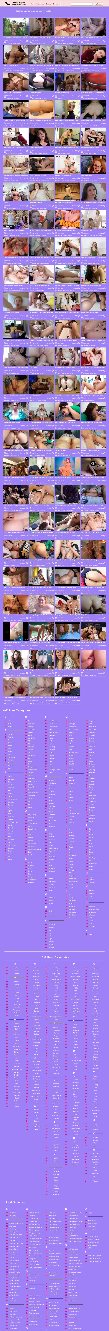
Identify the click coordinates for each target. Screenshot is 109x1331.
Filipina (51, 744)
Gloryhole (52, 806)
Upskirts (92, 882)
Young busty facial (94, 1258)
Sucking (91, 813)
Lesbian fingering (54, 1292)
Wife (90, 923)
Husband (52, 871)
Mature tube (53, 1316)
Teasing (91, 837)
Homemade (52, 857)
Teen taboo (72, 1325)
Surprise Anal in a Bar (62, 92)
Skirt (90, 758)
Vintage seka (92, 1223)
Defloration (32, 832)
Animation (62, 483)
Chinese (31, 747)
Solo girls (71, 1283)
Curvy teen (33, 1259)
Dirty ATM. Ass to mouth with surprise (92, 615)
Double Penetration (18, 70)
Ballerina (65, 125)
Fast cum (32, 1298)
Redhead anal (73, 1218)
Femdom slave (34, 1307)
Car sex (30, 726)
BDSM (10, 793)
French (39, 400)
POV (70, 873)
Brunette (97, 70)
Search (99, 4)
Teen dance (72, 1317)
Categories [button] (40, 4)
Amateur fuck (13, 1240)
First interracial (34, 1313)
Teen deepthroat (74, 1320)
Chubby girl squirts (35, 1227)
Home (33, 4)
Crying (30, 784)
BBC (42, 153)
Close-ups (31, 755)
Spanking (92, 784)
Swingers (92, 821)
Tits (90, 849)
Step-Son (92, 778)
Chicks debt (33, 1221)
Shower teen (72, 1269)
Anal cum (12, 1263)
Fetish (97, 455)
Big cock (41, 70)
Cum (29, 790)
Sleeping (92, 764)
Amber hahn (13, 1249)
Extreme (31, 882)
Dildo (30, 835)
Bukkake (11, 854)
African (85, 235)
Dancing (31, 817)
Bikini (10, 290)
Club (29, 758)
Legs (50, 939)
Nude (70, 789)
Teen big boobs (73, 1311)
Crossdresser (32, 781)
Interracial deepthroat (56, 1243)
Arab (96, 98)
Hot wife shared (54, 1230)
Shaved (91, 738)
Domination (32, 846)
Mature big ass (54, 1308)
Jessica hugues (54, 1259)
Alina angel (13, 1229)
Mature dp (52, 1314)
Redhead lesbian (74, 1224)
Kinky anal (52, 1275)
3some (33, 43)
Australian (34, 483)
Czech (88, 455)
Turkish (91, 866)
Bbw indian (13, 1311)
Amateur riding (14, 1246)
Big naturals (13, 1325)
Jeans (51, 900)
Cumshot (46, 70)
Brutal (70, 675)
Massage (72, 724)
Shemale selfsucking (75, 1263)
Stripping (92, 807)
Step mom (71, 1301)
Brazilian (11, 839)
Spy (90, 793)
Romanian (72, 912)
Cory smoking (33, 1236)
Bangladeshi (12, 785)
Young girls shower (94, 1261)
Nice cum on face (86, 230)
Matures (71, 732)
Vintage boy (92, 1220)
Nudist (71, 791)
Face (94, 428)
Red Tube (76, 205)
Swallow (92, 816)
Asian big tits (13, 1283)
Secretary (92, 729)
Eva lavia (32, 1288)
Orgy (70, 819)
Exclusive (92, 455)
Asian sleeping (14, 1295)
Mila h (51, 1319)
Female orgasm (34, 1301)
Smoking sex (72, 1278)
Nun (70, 794)
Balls (9, 782)
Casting (30, 732)
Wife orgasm (92, 1245)
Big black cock (14, 1320)
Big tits (94, 153)
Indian (51, 878)
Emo (29, 868)
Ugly (90, 877)
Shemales (92, 744)
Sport (91, 790)
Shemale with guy (74, 1266)
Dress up (32, 1280)
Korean (51, 917)
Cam (29, 721)
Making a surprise (86, 175)
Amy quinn (13, 1252)
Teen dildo (71, 1323)
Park (70, 844)
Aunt (15, 675)
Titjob (91, 846)
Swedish (92, 818)
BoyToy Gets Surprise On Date (13, 92)
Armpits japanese (15, 1278)
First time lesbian (35, 1316)
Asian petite (13, 1292)
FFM (50, 741)
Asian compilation (15, 1286)
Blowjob (92, 70)
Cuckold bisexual (35, 1244)
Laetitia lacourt (54, 1283)
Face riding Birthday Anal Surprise (91, 422)
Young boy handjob (94, 1255)
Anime (10, 745)
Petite (71, 858)
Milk (70, 744)
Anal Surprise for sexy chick (89, 312)
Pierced (71, 861)
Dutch (30, 855)
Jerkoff (51, 903)
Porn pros (21, 483)
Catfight (30, 735)
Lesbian (51, 941)
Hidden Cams (53, 848)
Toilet (91, 852)
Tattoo (91, 832)
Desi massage (34, 1275)
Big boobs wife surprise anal (63, 202)
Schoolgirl (92, 726)
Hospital (51, 859)
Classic (30, 749)
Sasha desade (73, 1252)
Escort (30, 874)
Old (70, 811)
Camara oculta (34, 1213)
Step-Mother (73, 764)
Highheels (52, 851)
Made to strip (53, 1302)
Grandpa (51, 812)
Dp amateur (33, 1278)
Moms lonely (53, 1322)
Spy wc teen (72, 1292)
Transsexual (93, 863)
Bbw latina (12, 1314)
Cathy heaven (34, 1218)
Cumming (31, 795)
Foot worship (33, 1324)
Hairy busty (52, 1215)
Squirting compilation (75, 1298)
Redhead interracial (75, 1221)
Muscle (71, 770)
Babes (15, 263)
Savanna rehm (73, 1255)
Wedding (92, 915)
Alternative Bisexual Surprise (90, 147)
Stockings (92, 801)
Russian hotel (73, 1236)
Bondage (11, 703)
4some (10, 726)
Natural (71, 780)
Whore (91, 921)
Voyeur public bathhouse (92, 1230)
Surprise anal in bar (35, 395)
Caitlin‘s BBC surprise (36, 147)
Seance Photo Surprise (11, 65)
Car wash (32, 1215)
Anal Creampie (69, 43)
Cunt (29, 801)
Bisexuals (16, 98)
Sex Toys (92, 735)
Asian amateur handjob (14, 1281)
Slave (91, 761)
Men (70, 735)
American (43, 125)
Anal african (13, 1255)
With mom (91, 1248)
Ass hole (96, 125)
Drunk (30, 852)
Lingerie (51, 947)
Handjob (51, 836)
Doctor (30, 837)
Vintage (91, 893)
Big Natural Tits (64, 400)
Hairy (50, 834)
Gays (50, 789)
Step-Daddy (32, 814)
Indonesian (52, 881)
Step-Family (53, 726)
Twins (91, 869)
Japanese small (54, 1256)
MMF (70, 749)
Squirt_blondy (73, 1295)
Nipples (71, 786)
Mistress (71, 747)
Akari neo (12, 1226)
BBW (45, 153)
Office (71, 808)
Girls (50, 797)
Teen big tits (72, 1314)
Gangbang (52, 783)
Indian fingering (54, 1237)
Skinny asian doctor (75, 1272)
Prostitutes (72, 878)
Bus (9, 857)
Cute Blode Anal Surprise (11, 312)
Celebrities (31, 738)
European (44, 538)
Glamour (51, 800)
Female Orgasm (54, 732)
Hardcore (44, 98)
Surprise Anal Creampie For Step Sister (16, 257)
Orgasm (71, 816)
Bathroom (11, 788)
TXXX (51, 288)
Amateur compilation (16, 1234)
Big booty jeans (14, 1323)
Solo (90, 775)
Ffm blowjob (33, 1310)
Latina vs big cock (55, 1286)
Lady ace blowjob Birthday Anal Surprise (42, 560)
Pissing (71, 864)
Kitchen (51, 914)
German (16, 703)
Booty (10, 834)
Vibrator (91, 890)
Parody (71, 847)
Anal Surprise (34, 367)
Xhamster (24, 41)
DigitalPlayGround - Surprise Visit (65, 505)
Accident (85, 593)
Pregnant (72, 876)
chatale (6, 202)
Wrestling (92, 926)
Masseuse (72, 726)
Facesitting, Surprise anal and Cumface (41, 587)
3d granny (12, 1215)
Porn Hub (76, 68)
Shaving (92, 741)
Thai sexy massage (75, 1328)
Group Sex (52, 820)
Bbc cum (12, 1308)
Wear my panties (94, 1239)
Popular (49, 4)
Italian (51, 890)
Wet (90, 918)
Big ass (91, 180)
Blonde (68, 153)
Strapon (91, 804)
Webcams (92, 912)
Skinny (91, 755)
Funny (51, 772)
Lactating (52, 924)
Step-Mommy (73, 752)
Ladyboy (51, 927)
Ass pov (12, 1298)
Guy (50, 823)
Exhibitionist (32, 880)
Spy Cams (92, 795)
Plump (71, 867)
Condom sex (32, 770)
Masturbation (73, 729)
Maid (70, 721)
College (30, 764)
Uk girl (90, 1213)
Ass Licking (17, 43)
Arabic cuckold (14, 1275)
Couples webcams (35, 1238)
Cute (29, 804)
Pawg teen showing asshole (12, 422)
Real (70, 895)
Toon (90, 855)
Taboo (91, 829)
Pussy (71, 887)
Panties (71, 838)
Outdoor (71, 822)
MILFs (71, 741)
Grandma (52, 809)
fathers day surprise (36, 202)
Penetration (73, 855)
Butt (17, 373)
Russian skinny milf (74, 1241)
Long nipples (53, 1295)
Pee (70, 853)
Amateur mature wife (16, 1243)
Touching (92, 858)
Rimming (72, 906)
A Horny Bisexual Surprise (38, 175)
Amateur (60, 43)
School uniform (73, 1257)
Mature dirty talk (54, 1311)
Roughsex (72, 915)
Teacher (92, 835)
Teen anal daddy (74, 1308)
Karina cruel (53, 1273)
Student (91, 810)
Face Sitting (53, 721)
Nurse (71, 797)
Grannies (52, 814)
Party (70, 850)
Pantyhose (72, 841)
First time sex (33, 1319)
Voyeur (91, 899)
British (17, 345)
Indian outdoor (54, 1240)
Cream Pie (31, 778)
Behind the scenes (15, 1317)
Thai (90, 843)
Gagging (51, 780)
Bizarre (10, 819)
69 (10, 43)
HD (20, 703)
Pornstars (72, 870)
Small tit (71, 1275)
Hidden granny (54, 1227)
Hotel (50, 865)
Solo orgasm (72, 1286)
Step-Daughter (33, 823)
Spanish (92, 781)
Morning (71, 761)
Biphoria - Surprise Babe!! (63, 175)
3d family (12, 1213)
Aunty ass (12, 1301)
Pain (70, 830)
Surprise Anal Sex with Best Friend (65, 587)
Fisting (51, 752)
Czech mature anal (35, 1267)
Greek (51, 817)
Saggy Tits (92, 721)
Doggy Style (19, 290)
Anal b (11, 1257)
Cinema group (34, 1230)
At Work (71, 483)
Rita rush (71, 1230)
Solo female (72, 1280)
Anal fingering (14, 1266)
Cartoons (31, 729)
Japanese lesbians (55, 1254)
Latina (51, 936)
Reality (71, 898)
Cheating (31, 744)
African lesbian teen (16, 1223)
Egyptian (31, 865)
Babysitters (11, 779)
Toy (90, 860)
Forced (51, 761)
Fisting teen (33, 1321)
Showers (92, 747)
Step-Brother (12, 845)
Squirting (92, 798)
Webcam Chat (94, 909)
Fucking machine (54, 770)
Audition (10, 766)
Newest (55, 4)
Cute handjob (33, 1261)
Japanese (52, 898)
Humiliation (52, 868)
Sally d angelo (73, 1249)
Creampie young (34, 1241)
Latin (50, 933)
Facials (51, 724)
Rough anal (72, 1233)
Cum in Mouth (20, 593)
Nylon (71, 800)
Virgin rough (92, 1226)
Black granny (13, 1328)
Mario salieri (53, 1305)
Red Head (72, 900)
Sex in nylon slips (74, 1260)
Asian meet (13, 1289)
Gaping (51, 786)
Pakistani (72, 835)
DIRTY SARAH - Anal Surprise (90, 560)
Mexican (71, 738)
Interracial (52, 887)
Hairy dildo (52, 1218)
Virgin (91, 896)
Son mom (71, 1289)
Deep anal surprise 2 (36, 92)
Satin (91, 724)
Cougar (30, 772)
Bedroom (11, 802)
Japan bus (52, 1251)
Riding (71, 903)
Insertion (51, 884)
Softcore (92, 772)
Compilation (32, 767)
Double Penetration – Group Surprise (15, 615)
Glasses (51, 803)
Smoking (92, 770)
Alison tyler (13, 1232)
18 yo (7, 43)
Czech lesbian (34, 1264)
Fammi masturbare (35, 1296)
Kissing (51, 911)
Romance (72, 909)
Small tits (92, 767)
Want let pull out (93, 1236)
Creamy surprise (60, 450)
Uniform (91, 880)
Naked (71, 777)
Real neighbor (73, 1215)
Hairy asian (52, 1213)
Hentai (51, 845)
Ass (61, 125)
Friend (51, 767)
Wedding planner (94, 1242)
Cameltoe (31, 724)
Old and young (74, 813)
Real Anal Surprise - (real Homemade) (92, 587)
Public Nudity (73, 881)
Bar (61, 98)
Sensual (92, 732)
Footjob (51, 758)
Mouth (71, 767)
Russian (71, 918)
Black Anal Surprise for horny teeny (14, 587)
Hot (50, 862)
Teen (90, 840)
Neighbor (72, 783)
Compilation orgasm (36, 1233)
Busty (10, 859)
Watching (92, 906)
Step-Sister (93, 752)
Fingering (52, 747)
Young (91, 934)
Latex (50, 930)
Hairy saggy (53, 1224)
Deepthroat (73, 263)
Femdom (52, 735)
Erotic (30, 871)
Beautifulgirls (12, 799)
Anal (12, 43)
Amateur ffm (13, 1237)
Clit (29, 752)
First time (52, 749)
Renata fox (72, 1227)
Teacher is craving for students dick (40, 120)
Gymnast (52, 826)
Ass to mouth (89, 620)
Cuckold (46, 263)
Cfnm (30, 741)
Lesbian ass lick (54, 1289)
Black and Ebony (13, 822)
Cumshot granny (34, 1256)
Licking (51, 944)
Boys (9, 836)
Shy (90, 749)
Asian (36, 98)
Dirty (71, 428)
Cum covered (33, 1250)
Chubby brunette (34, 1224)
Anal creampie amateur (14, 1261)
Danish (30, 820)
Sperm (91, 787)
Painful (71, 832)
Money (71, 755)
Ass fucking (42, 43)
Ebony (30, 862)
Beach (10, 796)
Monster (71, 758)
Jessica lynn (53, 1262)
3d (32, 125)
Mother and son (54, 1325)
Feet (50, 729)
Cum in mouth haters (36, 1253)
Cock (30, 761)
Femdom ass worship (36, 1304)
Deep (39, 98)
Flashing (51, 755)
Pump (71, 884)
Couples (31, 775)
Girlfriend (52, 794)
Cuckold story (33, 1247)
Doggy (30, 840)
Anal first (12, 1269)
